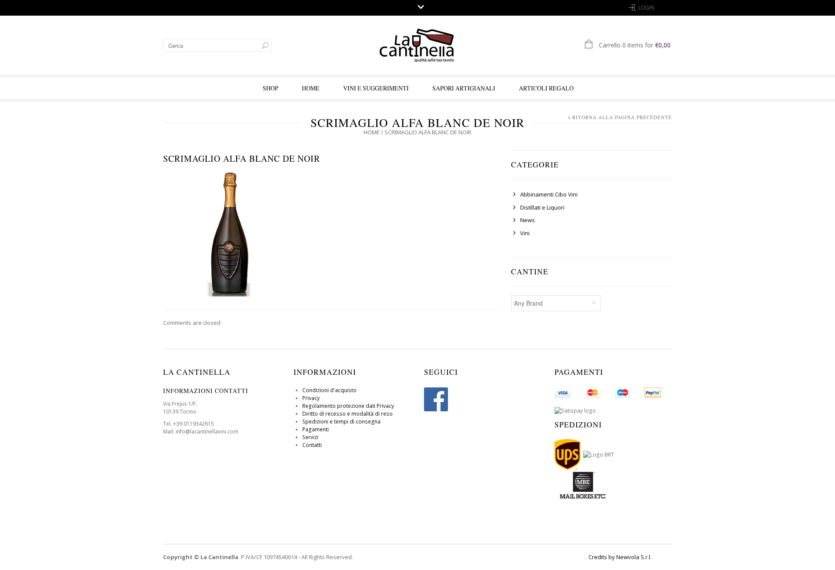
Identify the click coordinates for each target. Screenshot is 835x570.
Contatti (312, 445)
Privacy (311, 398)
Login (646, 7)
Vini (525, 233)
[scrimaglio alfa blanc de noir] (228, 230)
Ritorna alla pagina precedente (622, 117)
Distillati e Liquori (542, 207)
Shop (270, 88)
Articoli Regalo (546, 88)
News (527, 220)
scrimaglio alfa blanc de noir (241, 158)
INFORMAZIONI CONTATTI (205, 391)
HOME (311, 88)
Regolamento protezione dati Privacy (348, 406)
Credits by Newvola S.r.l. (619, 557)
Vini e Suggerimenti (376, 88)
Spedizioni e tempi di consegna (341, 421)
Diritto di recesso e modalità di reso (347, 413)
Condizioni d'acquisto (329, 390)
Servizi (310, 437)
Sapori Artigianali (463, 88)
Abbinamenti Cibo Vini (549, 194)
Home (372, 132)
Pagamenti (315, 429)
